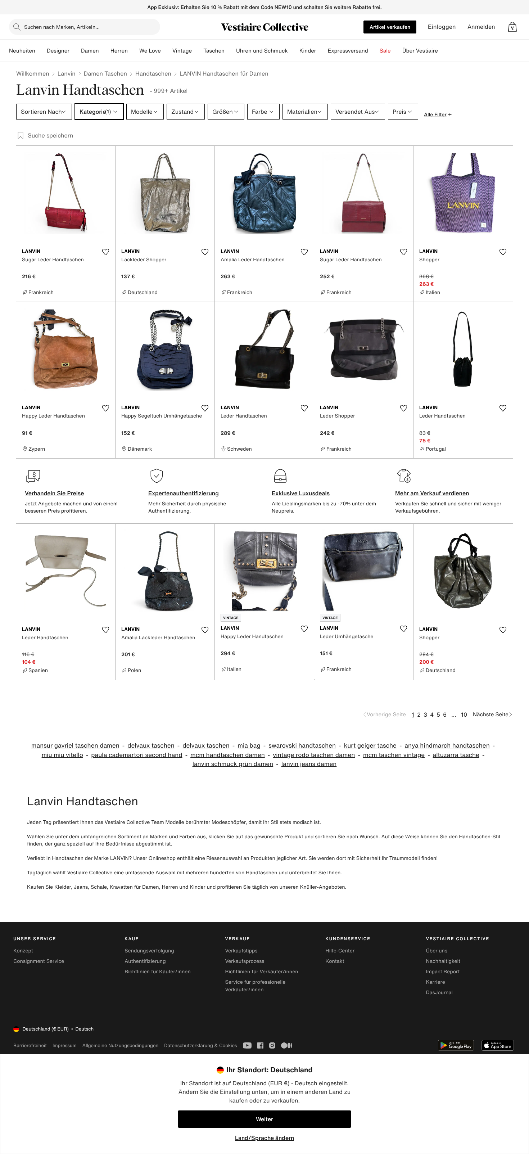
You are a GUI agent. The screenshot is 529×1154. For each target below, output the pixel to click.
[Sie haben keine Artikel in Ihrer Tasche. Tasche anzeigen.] (512, 27)
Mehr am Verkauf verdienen (432, 493)
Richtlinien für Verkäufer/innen (261, 971)
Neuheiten (22, 51)
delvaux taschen (151, 745)
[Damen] (105, 51)
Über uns (436, 951)
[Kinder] (322, 51)
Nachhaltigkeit (443, 961)
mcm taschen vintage (394, 754)
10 (464, 714)
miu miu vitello (62, 754)
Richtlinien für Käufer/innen (158, 971)
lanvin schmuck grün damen (233, 763)
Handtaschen (153, 73)
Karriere (435, 982)
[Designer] (75, 51)
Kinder (307, 51)
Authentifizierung (145, 961)
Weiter (264, 1119)
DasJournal (439, 992)
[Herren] (133, 51)
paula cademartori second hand (136, 754)
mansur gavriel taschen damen (75, 745)
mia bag (249, 745)
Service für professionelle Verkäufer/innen (255, 985)
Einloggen (442, 27)
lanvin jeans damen (309, 763)
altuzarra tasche (456, 754)
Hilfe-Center (340, 951)
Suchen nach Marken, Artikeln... (62, 27)
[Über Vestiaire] (444, 51)
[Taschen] (230, 51)
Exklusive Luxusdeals (301, 493)
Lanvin (67, 73)
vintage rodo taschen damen (314, 754)
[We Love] (166, 51)
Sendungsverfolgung (149, 951)
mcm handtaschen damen (227, 754)
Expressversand (347, 51)
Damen (90, 51)
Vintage (182, 51)
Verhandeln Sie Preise (54, 493)
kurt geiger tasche (370, 745)
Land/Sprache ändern (264, 1137)
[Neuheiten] (41, 51)
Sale (385, 51)
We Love (150, 51)
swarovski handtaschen (302, 745)
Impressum (65, 1045)
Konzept (23, 951)
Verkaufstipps (241, 951)
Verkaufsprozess (244, 961)
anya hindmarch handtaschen (446, 745)
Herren (119, 51)
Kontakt (335, 961)
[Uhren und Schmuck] (294, 51)
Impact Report (443, 971)
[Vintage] (197, 51)
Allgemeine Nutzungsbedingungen (120, 1045)
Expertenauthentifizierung (183, 493)
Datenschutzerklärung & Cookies (200, 1045)
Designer (58, 51)
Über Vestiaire (420, 51)
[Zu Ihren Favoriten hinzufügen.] (105, 252)
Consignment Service (38, 961)
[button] (512, 27)
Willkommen (32, 73)
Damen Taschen (105, 73)
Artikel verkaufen (390, 27)
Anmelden (481, 27)
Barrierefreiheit (30, 1045)
